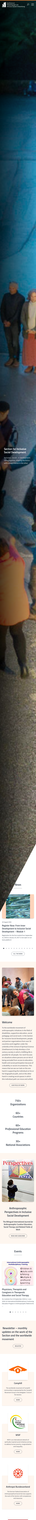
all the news (18, 954)
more (18, 1400)
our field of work (18, 1085)
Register (18, 1346)
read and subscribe (18, 1236)
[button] (3, 948)
